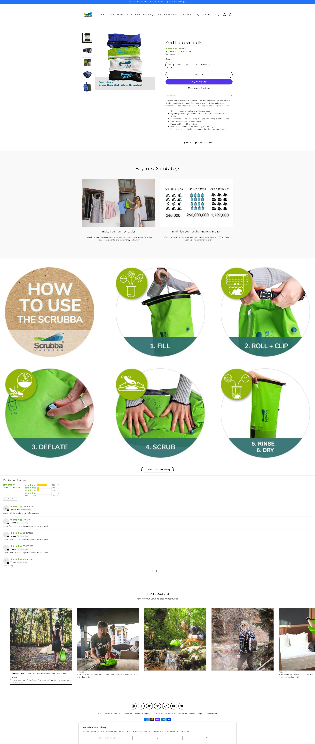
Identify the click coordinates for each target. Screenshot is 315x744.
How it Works (116, 14)
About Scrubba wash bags (141, 14)
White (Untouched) (203, 65)
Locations (128, 714)
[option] (157, 362)
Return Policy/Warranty (187, 714)
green (188, 65)
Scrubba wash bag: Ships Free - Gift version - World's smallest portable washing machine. (41, 681)
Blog (217, 14)
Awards (207, 14)
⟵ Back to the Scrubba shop (158, 469)
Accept (156, 738)
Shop (102, 14)
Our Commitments (167, 14)
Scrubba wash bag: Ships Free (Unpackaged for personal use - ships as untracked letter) (107, 675)
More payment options (199, 88)
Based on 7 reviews (11, 487)
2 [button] (156, 571)
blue (169, 65)
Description (170, 95)
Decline (206, 738)
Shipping (201, 714)
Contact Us (108, 714)
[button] (171, 48)
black (179, 65)
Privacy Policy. (185, 731)
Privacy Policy (170, 714)
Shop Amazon (212, 714)
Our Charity (118, 714)
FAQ (196, 14)
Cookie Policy (158, 714)
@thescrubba (171, 598)
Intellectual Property (142, 714)
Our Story (186, 14)
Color (167, 59)
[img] (16, 506)
